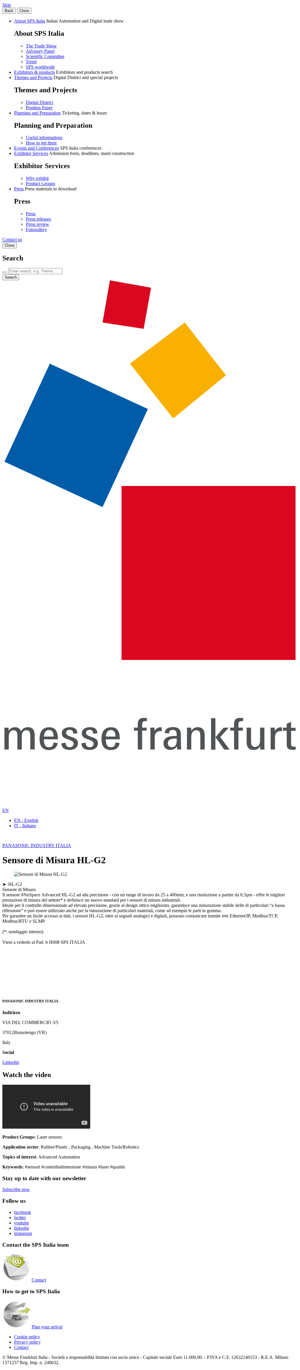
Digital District (39, 102)
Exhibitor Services (31, 153)
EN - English (26, 820)
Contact (39, 1279)
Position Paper (39, 107)
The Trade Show (41, 45)
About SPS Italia (29, 20)
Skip (6, 4)
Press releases (38, 218)
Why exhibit (37, 178)
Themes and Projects (33, 77)
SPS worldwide (40, 66)
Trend (31, 61)
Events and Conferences (36, 148)
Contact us (12, 239)
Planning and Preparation (37, 112)
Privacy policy (27, 1342)
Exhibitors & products (34, 72)
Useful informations (44, 137)
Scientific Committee (45, 56)
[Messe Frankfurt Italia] (150, 658)
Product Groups (40, 183)
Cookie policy (27, 1336)
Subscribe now (16, 1189)
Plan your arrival (47, 1326)
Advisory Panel (40, 51)
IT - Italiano (25, 825)
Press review (37, 224)
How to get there (41, 142)
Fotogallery (36, 229)
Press (19, 188)
